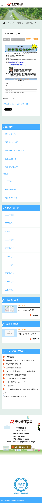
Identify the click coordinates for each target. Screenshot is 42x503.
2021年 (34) (9, 257)
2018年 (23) (9, 281)
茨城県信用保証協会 (13, 368)
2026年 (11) (9, 215)
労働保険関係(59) (11, 167)
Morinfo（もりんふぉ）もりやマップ (20, 360)
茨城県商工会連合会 (13, 364)
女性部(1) (8, 181)
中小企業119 (11, 386)
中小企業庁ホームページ (15, 382)
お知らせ (20, 23)
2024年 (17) (9, 231)
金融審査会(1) (10, 159)
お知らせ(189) (10, 134)
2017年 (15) (9, 290)
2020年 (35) (9, 265)
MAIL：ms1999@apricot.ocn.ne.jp (21, 442)
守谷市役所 (10, 357)
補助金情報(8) (10, 189)
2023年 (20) (9, 240)
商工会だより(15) (11, 142)
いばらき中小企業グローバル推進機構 (20, 371)
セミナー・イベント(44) (14, 150)
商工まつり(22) (11, 198)
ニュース (7, 15)
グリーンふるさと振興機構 (16, 378)
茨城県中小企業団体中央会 (16, 375)
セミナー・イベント (18, 39)
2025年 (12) (9, 223)
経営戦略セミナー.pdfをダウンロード (17, 104)
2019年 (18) (9, 273)
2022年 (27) (9, 248)
